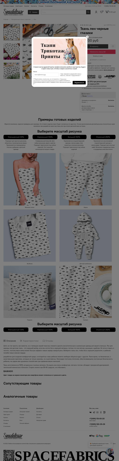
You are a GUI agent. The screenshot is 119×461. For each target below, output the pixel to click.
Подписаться (79, 83)
